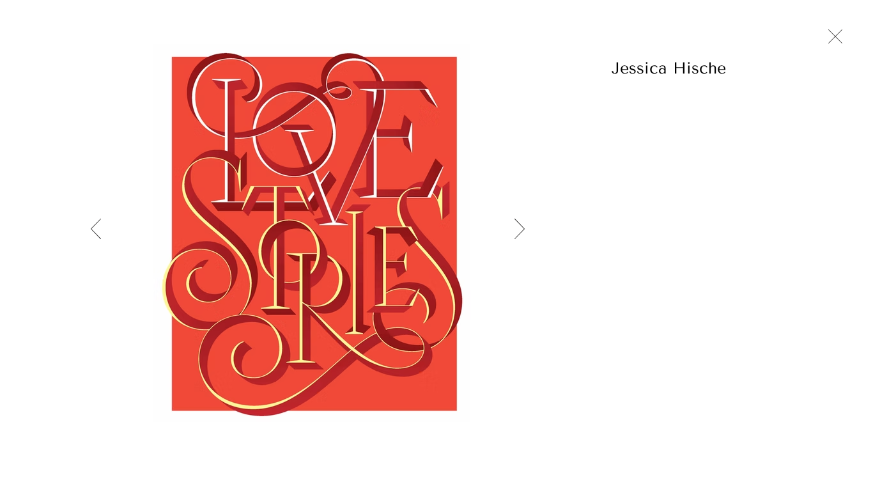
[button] (706, 68)
